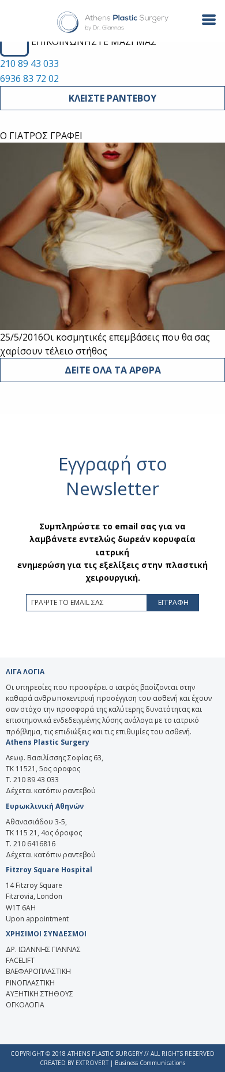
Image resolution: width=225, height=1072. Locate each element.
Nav (204, 19)
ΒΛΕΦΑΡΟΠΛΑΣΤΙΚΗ (38, 971)
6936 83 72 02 (29, 78)
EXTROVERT (92, 1063)
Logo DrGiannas (113, 22)
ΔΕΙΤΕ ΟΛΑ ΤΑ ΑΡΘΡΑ (113, 370)
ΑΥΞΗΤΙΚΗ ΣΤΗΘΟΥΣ (39, 994)
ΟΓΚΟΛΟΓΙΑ (25, 1005)
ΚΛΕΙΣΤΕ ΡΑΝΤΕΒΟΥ (112, 98)
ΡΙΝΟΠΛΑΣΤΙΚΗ (30, 983)
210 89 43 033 (29, 63)
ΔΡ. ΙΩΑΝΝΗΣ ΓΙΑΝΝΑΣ (43, 949)
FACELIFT (20, 960)
